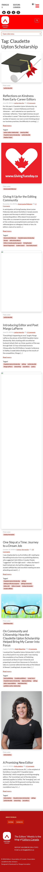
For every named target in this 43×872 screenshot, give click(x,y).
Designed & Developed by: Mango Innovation (15, 864)
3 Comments (31, 103)
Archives (10, 822)
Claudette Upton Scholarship (12, 135)
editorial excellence (15, 240)
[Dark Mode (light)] (33, 4)
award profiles (24, 132)
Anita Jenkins (7, 755)
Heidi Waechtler (8, 623)
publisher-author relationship (12, 686)
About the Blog (11, 817)
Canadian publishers (20, 678)
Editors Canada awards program (12, 243)
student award (20, 245)
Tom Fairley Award (31, 245)
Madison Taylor (8, 137)
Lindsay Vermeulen (9, 534)
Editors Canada (16, 586)
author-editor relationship (11, 132)
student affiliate (8, 588)
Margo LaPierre (8, 366)
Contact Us (19, 822)
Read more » (7, 125)
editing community (26, 583)
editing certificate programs (11, 583)
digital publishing (26, 681)
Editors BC (7, 586)
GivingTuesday (27, 243)
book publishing (8, 678)
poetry (33, 366)
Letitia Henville (8, 88)
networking (17, 366)
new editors (26, 366)
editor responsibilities (10, 683)
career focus (31, 678)
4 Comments (33, 649)
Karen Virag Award (9, 245)
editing (24, 364)
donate (6, 240)
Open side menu (8, 34)
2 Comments (31, 332)
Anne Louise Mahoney (10, 189)
